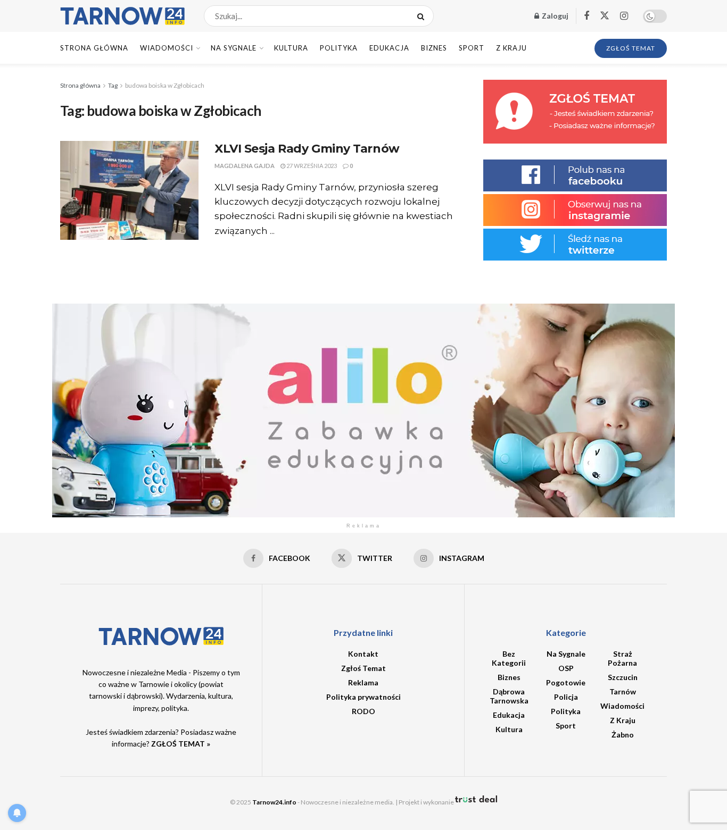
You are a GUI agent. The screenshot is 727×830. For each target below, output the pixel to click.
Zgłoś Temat (363, 668)
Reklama (363, 682)
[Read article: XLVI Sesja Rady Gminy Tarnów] (129, 190)
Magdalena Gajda (244, 165)
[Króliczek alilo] (363, 409)
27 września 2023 (311, 165)
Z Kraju (511, 48)
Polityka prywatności (363, 696)
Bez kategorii (509, 658)
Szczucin (623, 677)
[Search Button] (423, 16)
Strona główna (80, 85)
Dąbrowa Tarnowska (509, 696)
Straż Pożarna (622, 658)
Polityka (339, 48)
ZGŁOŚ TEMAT (630, 48)
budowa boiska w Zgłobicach (164, 85)
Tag (113, 85)
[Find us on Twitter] (604, 16)
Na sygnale (234, 48)
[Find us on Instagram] (624, 16)
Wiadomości (166, 48)
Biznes (434, 48)
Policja (566, 696)
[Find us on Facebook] (586, 16)
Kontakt (363, 653)
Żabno (623, 734)
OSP (566, 668)
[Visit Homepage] (122, 16)
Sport (471, 48)
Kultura (291, 48)
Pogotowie (565, 682)
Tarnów (622, 691)
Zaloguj (554, 15)
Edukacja (389, 48)
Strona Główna (94, 48)
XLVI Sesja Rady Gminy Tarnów (307, 148)
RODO (363, 711)
